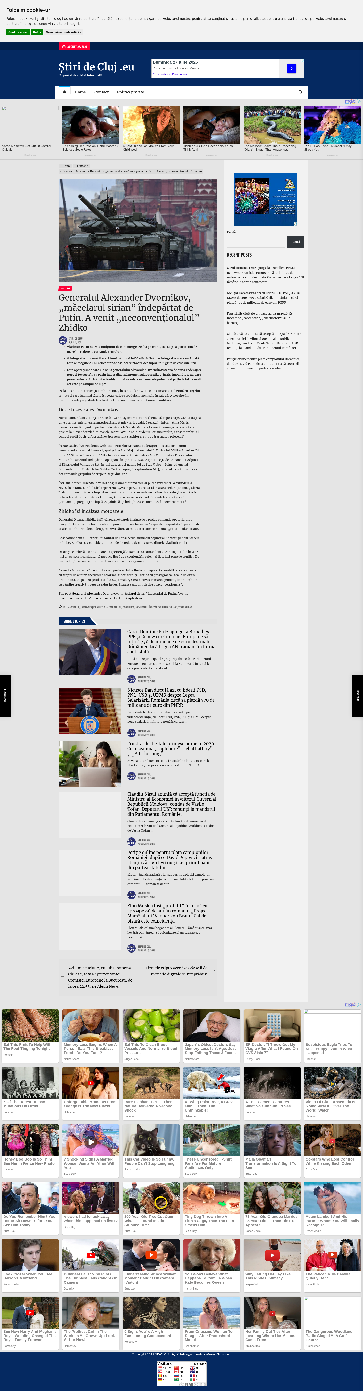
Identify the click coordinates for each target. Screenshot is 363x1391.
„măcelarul (73, 607)
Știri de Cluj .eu (96, 67)
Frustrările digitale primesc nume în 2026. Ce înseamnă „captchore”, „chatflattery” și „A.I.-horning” (171, 748)
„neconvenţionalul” (91, 607)
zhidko (188, 607)
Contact (101, 92)
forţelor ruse (98, 418)
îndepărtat (155, 607)
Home (80, 92)
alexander (112, 607)
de (120, 607)
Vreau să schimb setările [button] (63, 32)
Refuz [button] (37, 32)
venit (181, 607)
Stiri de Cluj (76, 338)
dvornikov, (129, 607)
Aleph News (133, 598)
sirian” (173, 607)
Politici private (130, 92)
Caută (231, 232)
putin (165, 607)
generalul (142, 607)
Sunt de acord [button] (18, 32)
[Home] (64, 92)
